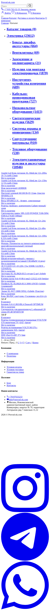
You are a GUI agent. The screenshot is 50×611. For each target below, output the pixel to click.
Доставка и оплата (26, 18)
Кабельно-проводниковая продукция (24, 97)
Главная (5, 18)
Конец (35, 342)
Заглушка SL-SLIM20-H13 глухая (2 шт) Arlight (23, 273)
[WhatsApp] (25, 608)
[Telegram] (25, 560)
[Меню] (2, 16)
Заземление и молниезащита (26, 61)
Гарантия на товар (15, 372)
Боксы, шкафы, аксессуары (25, 44)
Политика (11, 356)
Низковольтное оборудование (27, 109)
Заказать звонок (28, 9)
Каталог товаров (21, 29)
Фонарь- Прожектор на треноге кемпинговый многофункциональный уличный (23, 244)
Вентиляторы (25, 52)
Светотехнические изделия (26, 120)
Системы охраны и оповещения (26, 130)
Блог (9, 383)
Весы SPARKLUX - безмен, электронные (20, 200)
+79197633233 (15, 397)
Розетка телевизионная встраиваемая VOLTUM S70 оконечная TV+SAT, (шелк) (23, 321)
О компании (12, 353)
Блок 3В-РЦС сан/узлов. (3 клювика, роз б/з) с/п (24, 296)
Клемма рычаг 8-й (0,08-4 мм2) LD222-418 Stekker (25, 278)
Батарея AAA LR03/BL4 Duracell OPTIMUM (22, 304)
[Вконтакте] (25, 463)
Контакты (40, 18)
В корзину (6, 302)
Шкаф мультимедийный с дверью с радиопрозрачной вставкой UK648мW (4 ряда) (23, 259)
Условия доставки (15, 369)
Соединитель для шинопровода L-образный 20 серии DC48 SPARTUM (23, 310)
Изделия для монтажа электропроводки (30, 71)
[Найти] (29, 6)
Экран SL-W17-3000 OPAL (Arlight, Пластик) (22, 291)
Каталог (13, 18)
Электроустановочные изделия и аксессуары (29, 163)
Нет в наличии (8, 178)
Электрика (21, 35)
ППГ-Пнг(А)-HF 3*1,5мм (13, 335)
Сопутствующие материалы (24, 140)
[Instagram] (25, 511)
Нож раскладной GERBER (14, 188)
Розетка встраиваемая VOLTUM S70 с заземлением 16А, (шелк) (19, 328)
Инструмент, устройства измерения (29, 83)
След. (28, 342)
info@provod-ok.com (18, 399)
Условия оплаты (14, 367)
